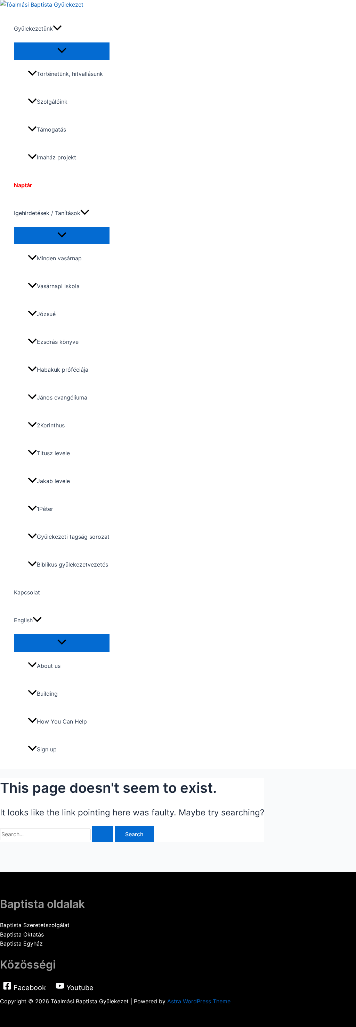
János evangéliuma (62, 397)
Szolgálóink (52, 101)
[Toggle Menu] (62, 50)
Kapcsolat (27, 592)
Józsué (46, 313)
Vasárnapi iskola (58, 286)
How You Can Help (62, 721)
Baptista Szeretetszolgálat (35, 925)
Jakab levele (53, 480)
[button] (57, 28)
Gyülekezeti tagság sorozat (73, 536)
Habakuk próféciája (62, 369)
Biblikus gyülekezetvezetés (72, 564)
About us (48, 665)
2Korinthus (51, 425)
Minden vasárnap (59, 258)
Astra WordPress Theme (198, 1001)
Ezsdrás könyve (58, 341)
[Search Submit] (102, 834)
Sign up (47, 749)
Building (47, 693)
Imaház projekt (56, 157)
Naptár (23, 185)
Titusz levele (53, 453)
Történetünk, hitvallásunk (70, 73)
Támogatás (51, 129)
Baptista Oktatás (22, 934)
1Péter (45, 508)
